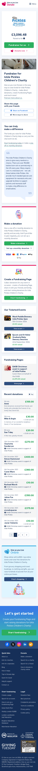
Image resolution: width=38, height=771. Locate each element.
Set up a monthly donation (17, 248)
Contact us (5, 685)
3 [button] (22, 535)
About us (5, 656)
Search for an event (8, 698)
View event (18, 329)
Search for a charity (27, 660)
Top (32, 394)
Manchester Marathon (9, 726)
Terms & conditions (27, 706)
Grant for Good (7, 678)
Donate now (20, 51)
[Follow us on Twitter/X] (13, 646)
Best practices (25, 698)
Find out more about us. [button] (13, 98)
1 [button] (16, 535)
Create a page (6, 695)
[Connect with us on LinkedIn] (25, 646)
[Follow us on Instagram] (19, 646)
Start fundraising (17, 298)
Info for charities (7, 660)
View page (18, 383)
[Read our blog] (31, 646)
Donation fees (25, 695)
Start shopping (17, 579)
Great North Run (7, 708)
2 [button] (18, 535)
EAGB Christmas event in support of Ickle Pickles (19, 368)
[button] (24, 38)
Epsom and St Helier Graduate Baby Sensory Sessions (21, 337)
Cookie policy (25, 713)
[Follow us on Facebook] (7, 646)
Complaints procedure (28, 702)
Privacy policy (25, 709)
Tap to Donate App (8, 674)
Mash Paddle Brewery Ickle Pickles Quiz (22, 317)
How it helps (6, 671)
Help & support (7, 681)
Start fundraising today (13, 143)
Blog (3, 667)
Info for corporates (8, 663)
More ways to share (20, 115)
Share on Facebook (20, 111)
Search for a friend (27, 663)
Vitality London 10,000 (9, 711)
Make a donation (18, 243)
